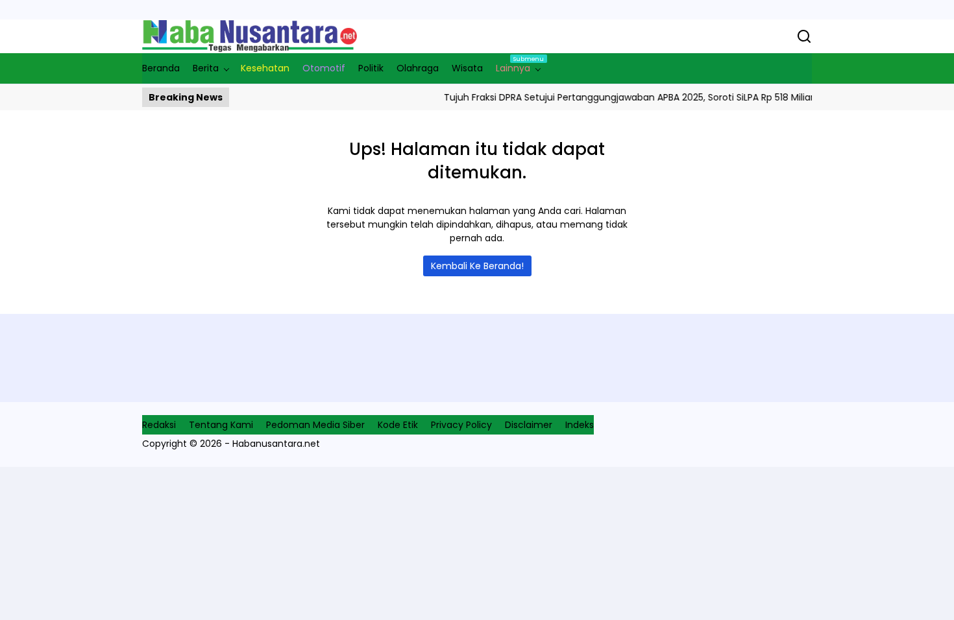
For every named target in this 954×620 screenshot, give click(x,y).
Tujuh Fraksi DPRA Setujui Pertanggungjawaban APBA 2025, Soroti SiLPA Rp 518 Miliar (620, 97)
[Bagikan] (804, 36)
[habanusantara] (249, 36)
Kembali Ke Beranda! (477, 265)
